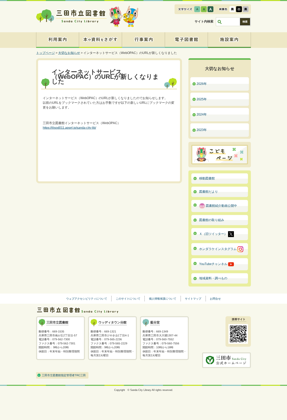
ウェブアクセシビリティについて (86, 298)
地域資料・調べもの (213, 278)
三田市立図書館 (71, 16)
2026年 (202, 83)
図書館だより (208, 191)
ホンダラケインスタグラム (218, 249)
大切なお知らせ (69, 53)
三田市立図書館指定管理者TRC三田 (64, 375)
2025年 (202, 99)
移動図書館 (207, 178)
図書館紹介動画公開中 (221, 205)
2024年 (202, 114)
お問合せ (215, 298)
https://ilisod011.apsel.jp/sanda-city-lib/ (69, 127)
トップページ (45, 53)
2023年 (202, 130)
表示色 (223, 9)
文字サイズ (185, 9)
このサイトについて (128, 298)
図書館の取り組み (211, 220)
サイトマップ (193, 298)
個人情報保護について (162, 298)
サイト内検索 (204, 21)
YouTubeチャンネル (213, 264)
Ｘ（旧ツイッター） (213, 234)
